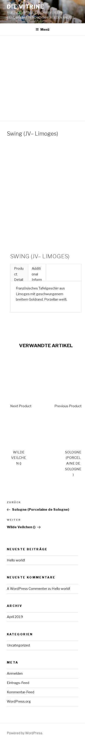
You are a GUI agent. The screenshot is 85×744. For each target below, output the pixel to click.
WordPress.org (19, 701)
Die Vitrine (25, 6)
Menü (44, 29)
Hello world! (16, 560)
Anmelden (15, 673)
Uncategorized (18, 645)
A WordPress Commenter (27, 589)
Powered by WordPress (24, 733)
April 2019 (15, 617)
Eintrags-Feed (18, 683)
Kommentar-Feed (20, 692)
